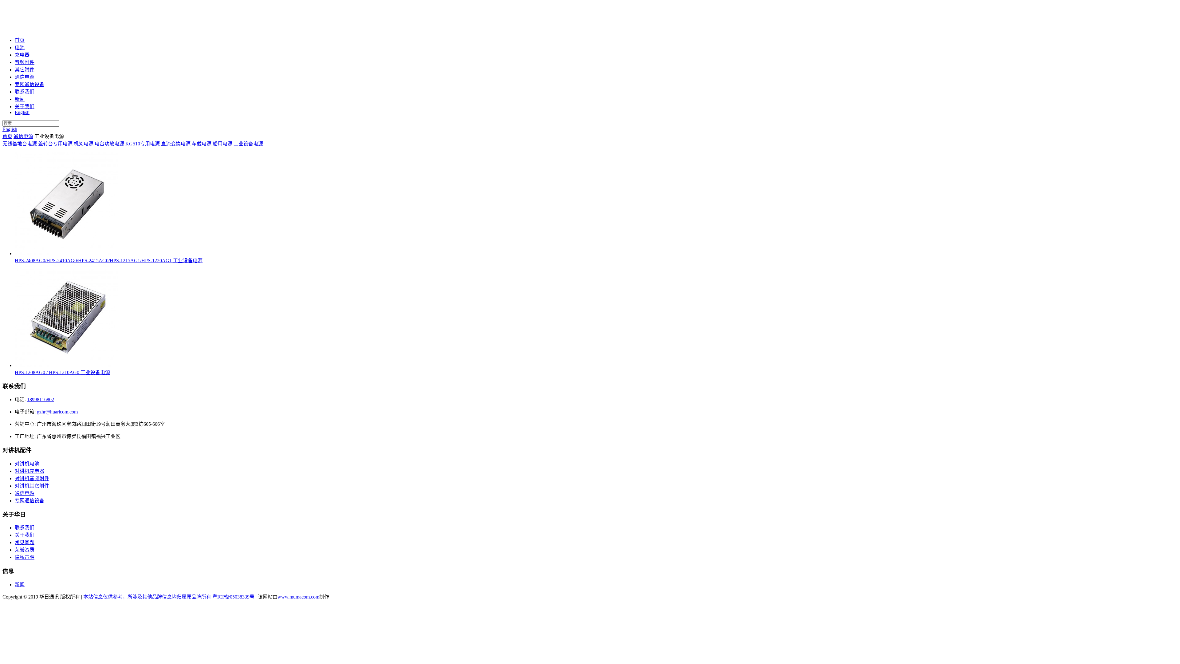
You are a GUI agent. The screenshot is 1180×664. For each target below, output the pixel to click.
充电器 (22, 54)
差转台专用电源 (55, 143)
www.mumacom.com (298, 596)
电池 (20, 47)
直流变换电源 (176, 143)
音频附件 (24, 62)
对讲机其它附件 (32, 485)
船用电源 (222, 143)
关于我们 (24, 106)
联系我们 (24, 91)
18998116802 (40, 399)
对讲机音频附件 (32, 478)
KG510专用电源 (142, 143)
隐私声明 (24, 557)
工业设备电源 (248, 143)
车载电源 (201, 143)
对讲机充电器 (29, 471)
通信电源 (24, 77)
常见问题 (24, 542)
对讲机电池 (27, 463)
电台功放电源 (109, 143)
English (22, 112)
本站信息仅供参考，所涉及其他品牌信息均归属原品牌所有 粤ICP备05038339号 (168, 596)
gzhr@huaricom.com (57, 411)
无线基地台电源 (19, 143)
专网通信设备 (29, 84)
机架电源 (83, 143)
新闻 (20, 99)
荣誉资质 (24, 549)
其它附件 (24, 69)
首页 (20, 40)
